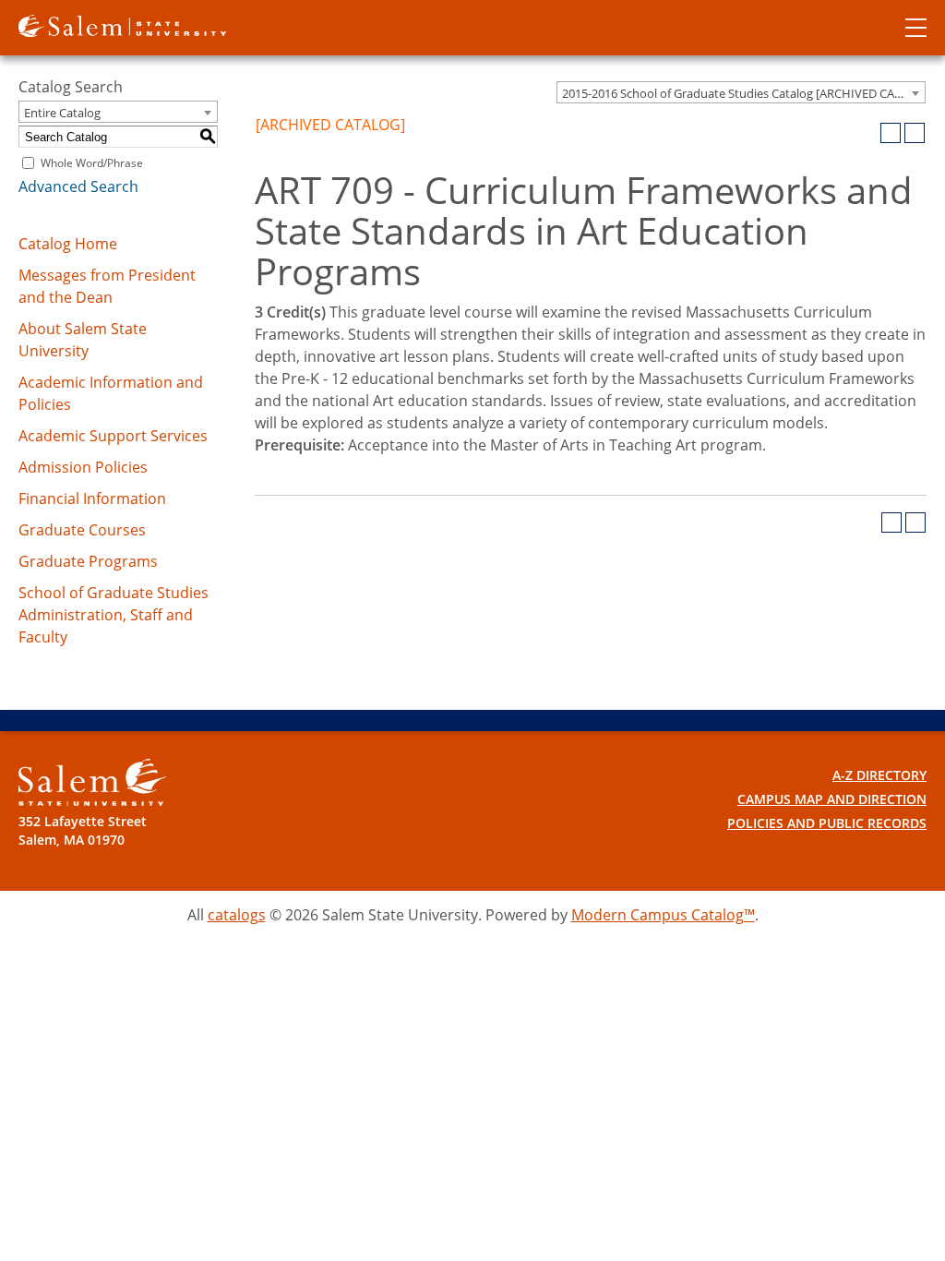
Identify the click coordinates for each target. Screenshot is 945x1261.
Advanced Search (78, 186)
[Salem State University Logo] (92, 782)
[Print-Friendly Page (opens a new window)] (890, 133)
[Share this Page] (866, 133)
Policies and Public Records (827, 823)
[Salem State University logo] (122, 24)
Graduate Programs (88, 561)
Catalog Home (67, 244)
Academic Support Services (113, 436)
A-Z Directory (879, 775)
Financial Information (92, 498)
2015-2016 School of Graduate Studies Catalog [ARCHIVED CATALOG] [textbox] (743, 93)
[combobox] (741, 92)
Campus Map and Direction (832, 799)
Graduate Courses (82, 530)
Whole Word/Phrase (92, 163)
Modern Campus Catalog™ (663, 915)
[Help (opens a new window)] (914, 133)
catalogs (237, 915)
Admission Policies (83, 467)
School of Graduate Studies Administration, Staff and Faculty (113, 614)
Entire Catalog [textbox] (62, 112)
